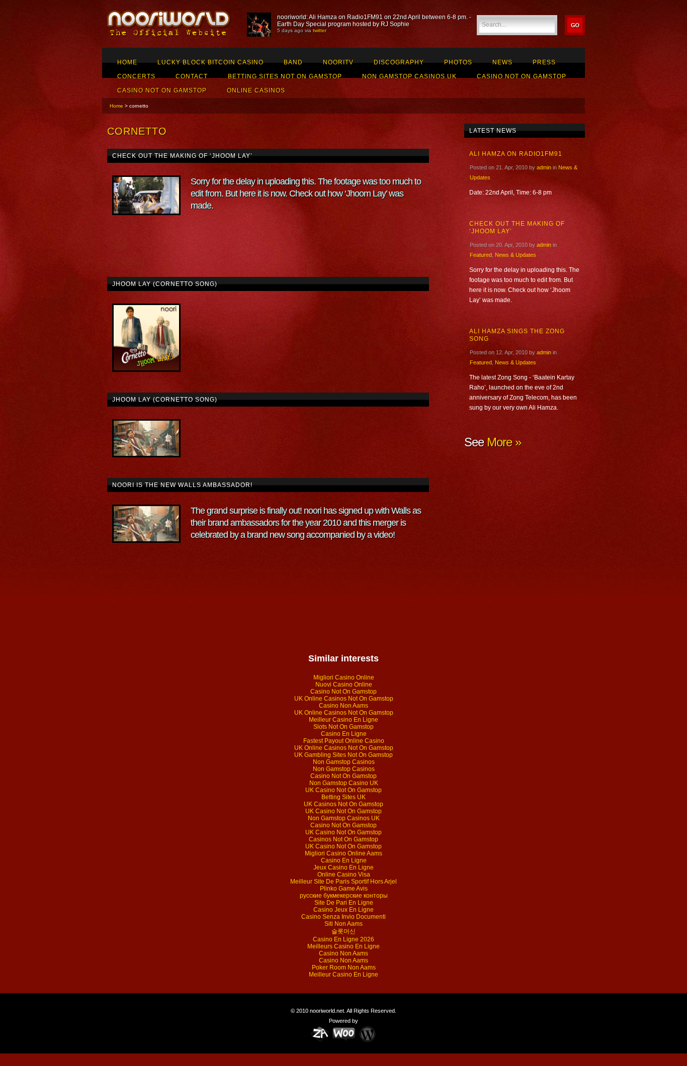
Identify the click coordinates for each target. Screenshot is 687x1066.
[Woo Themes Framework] (344, 1033)
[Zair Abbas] (319, 1033)
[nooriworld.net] (169, 35)
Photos (458, 62)
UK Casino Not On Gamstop (343, 790)
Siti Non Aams (343, 923)
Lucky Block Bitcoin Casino (210, 62)
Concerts (136, 76)
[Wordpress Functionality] (367, 1033)
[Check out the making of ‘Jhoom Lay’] (146, 195)
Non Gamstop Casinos (344, 761)
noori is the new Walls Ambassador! (182, 485)
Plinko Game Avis (344, 888)
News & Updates (515, 255)
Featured (481, 255)
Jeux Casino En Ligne (343, 867)
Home (127, 62)
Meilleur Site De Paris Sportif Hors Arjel (343, 881)
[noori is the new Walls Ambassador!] (146, 524)
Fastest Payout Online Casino (343, 740)
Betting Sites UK (343, 797)
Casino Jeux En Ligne (343, 909)
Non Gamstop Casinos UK (409, 76)
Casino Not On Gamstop (521, 76)
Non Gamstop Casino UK (343, 783)
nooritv (338, 62)
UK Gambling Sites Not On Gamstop (343, 754)
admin (544, 167)
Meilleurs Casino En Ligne (343, 946)
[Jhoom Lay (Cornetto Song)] (146, 338)
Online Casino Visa (343, 874)
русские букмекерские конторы (344, 895)
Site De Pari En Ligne (343, 902)
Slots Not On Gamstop (343, 726)
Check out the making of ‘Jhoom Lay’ (182, 155)
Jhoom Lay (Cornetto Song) (164, 283)
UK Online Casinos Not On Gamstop (343, 698)
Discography (399, 62)
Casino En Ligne (344, 733)
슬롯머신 (343, 931)
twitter (319, 30)
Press (544, 62)
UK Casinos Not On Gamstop (343, 804)
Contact (192, 76)
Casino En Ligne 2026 (343, 939)
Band (293, 62)
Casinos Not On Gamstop (343, 839)
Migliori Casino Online (343, 677)
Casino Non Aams (343, 705)
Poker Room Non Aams (344, 967)
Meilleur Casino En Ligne (343, 719)
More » (504, 442)
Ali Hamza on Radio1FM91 (515, 153)
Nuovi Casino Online (343, 684)
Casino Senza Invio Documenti (343, 916)
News (502, 62)
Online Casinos (256, 90)
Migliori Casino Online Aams (343, 853)
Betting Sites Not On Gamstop (285, 76)
